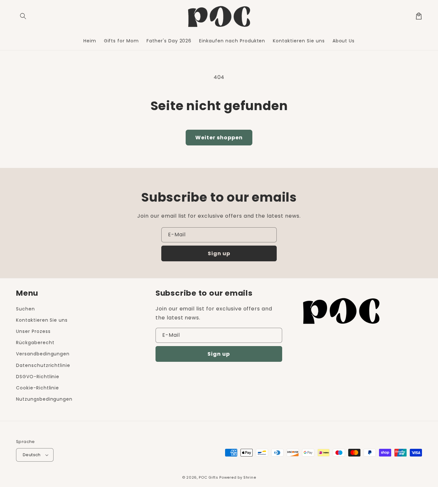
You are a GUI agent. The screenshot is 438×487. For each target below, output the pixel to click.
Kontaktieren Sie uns (42, 320)
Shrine (249, 477)
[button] (23, 16)
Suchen (25, 309)
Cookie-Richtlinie (37, 388)
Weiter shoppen (219, 137)
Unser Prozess (33, 331)
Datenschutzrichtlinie (43, 365)
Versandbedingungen (43, 354)
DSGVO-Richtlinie (37, 376)
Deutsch (32, 455)
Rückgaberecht (35, 342)
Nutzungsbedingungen (44, 399)
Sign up (219, 253)
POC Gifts (208, 477)
